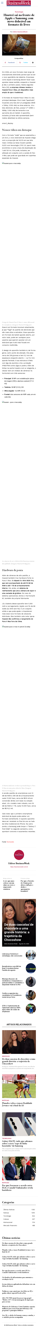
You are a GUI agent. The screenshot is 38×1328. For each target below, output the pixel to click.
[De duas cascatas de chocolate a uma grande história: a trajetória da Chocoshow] (19, 1042)
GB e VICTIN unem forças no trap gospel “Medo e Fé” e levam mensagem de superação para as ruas (18, 1300)
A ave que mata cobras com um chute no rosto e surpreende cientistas (9, 885)
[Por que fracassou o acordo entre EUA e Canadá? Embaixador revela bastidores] (19, 1168)
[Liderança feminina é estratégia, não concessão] (31, 955)
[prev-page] (28, 902)
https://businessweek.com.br (19, 867)
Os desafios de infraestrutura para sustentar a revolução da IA (17, 1278)
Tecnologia (19, 12)
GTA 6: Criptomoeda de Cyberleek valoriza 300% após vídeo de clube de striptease (11, 1008)
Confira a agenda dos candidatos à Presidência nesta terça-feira (11, 995)
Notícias (5, 1100)
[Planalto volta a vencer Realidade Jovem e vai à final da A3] (19, 1086)
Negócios (6, 1056)
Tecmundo (10, 842)
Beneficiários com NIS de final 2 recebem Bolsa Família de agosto (11, 968)
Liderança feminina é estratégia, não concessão (12, 955)
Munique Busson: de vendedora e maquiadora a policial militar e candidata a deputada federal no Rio (13, 982)
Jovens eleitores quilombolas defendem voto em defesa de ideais (18, 1285)
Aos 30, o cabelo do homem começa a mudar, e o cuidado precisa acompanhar (18, 1316)
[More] (33, 62)
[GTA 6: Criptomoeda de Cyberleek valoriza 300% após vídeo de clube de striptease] (31, 1009)
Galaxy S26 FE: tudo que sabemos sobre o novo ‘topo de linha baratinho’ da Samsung (17, 1143)
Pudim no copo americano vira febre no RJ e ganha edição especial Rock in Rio (17, 1292)
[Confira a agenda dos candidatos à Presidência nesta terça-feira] (31, 995)
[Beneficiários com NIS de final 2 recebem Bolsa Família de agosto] (31, 968)
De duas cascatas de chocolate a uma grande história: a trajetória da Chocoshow (18, 932)
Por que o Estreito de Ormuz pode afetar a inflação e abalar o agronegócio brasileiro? (27, 886)
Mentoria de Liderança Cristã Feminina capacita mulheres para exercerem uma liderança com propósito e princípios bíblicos (18, 1308)
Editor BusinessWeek (20, 32)
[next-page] (32, 902)
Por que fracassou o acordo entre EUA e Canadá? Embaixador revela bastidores (17, 1187)
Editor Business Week (11, 944)
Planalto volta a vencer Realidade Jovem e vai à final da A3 (17, 1104)
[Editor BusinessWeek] (19, 855)
